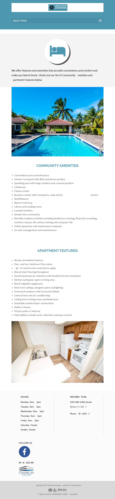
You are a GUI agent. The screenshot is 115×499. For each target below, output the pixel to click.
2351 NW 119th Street (81, 402)
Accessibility (72, 494)
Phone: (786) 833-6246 (81, 414)
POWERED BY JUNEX (60, 494)
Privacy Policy (76, 485)
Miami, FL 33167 (78, 407)
